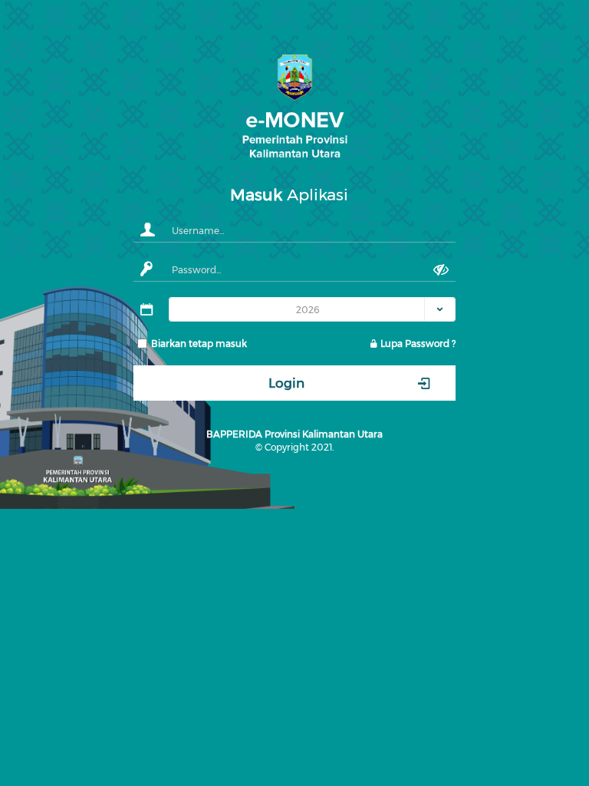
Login (286, 383)
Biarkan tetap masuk (199, 343)
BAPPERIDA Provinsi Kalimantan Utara (294, 434)
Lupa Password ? (417, 343)
